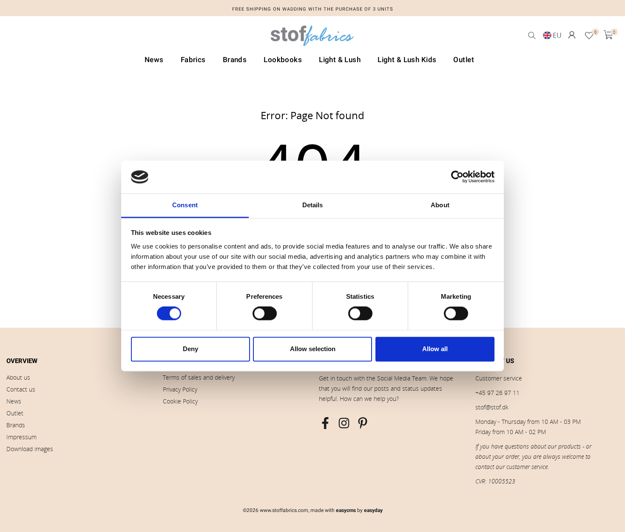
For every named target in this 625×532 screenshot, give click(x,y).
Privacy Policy (180, 389)
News (13, 401)
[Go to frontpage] (312, 38)
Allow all (435, 348)
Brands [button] (235, 59)
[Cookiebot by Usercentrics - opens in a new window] (457, 177)
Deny (190, 348)
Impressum (21, 437)
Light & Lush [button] (340, 59)
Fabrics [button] (193, 59)
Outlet (14, 413)
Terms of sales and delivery (199, 377)
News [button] (154, 59)
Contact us (20, 389)
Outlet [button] (463, 59)
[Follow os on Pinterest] (362, 423)
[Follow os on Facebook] (325, 423)
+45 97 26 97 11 (497, 393)
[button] (571, 35)
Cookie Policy (180, 401)
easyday (373, 510)
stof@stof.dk (492, 407)
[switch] (265, 313)
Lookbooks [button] (283, 59)
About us (18, 377)
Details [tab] (312, 205)
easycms (346, 510)
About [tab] (440, 205)
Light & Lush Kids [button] (407, 59)
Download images (29, 449)
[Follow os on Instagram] (343, 423)
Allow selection (312, 348)
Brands (15, 425)
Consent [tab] (185, 205)
